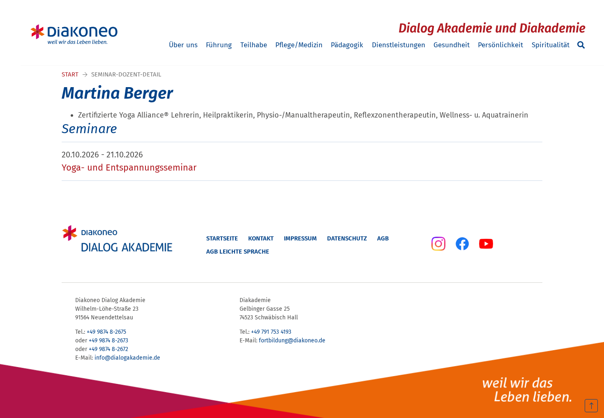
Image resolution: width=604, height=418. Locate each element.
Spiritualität (550, 45)
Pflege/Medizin (299, 45)
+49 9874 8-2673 (108, 340)
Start (70, 74)
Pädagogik (347, 45)
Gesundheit (451, 45)
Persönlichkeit (500, 45)
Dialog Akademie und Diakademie (492, 28)
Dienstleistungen (398, 45)
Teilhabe (253, 45)
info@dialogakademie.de (127, 357)
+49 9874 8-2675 (106, 331)
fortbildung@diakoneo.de (292, 340)
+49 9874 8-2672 (108, 349)
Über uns (183, 45)
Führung (219, 45)
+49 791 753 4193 (271, 331)
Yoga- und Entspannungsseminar (129, 167)
